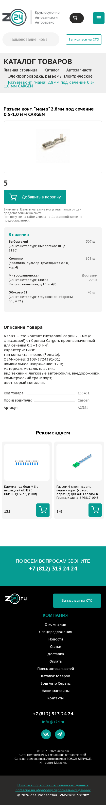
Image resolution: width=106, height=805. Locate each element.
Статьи (55, 646)
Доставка (55, 654)
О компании (55, 624)
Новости (55, 639)
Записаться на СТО (84, 39)
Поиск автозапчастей (55, 668)
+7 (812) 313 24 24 (53, 568)
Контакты (55, 698)
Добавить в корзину (41, 196)
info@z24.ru (53, 721)
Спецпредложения (55, 632)
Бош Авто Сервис (55, 683)
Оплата (56, 661)
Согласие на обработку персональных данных (53, 790)
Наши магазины (56, 691)
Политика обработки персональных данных (53, 785)
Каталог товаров (55, 676)
